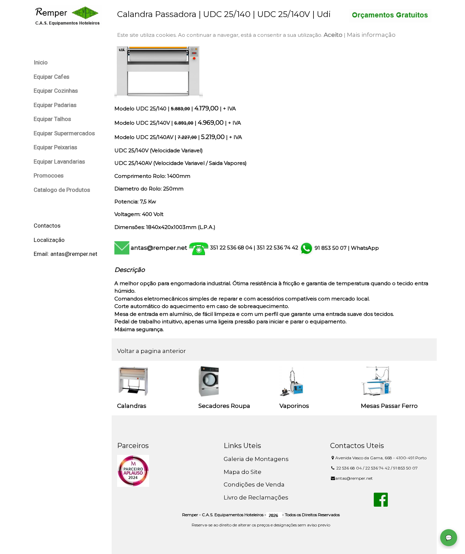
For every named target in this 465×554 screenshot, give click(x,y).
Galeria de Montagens (256, 459)
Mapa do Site (242, 471)
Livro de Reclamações (256, 497)
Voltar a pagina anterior (151, 351)
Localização (49, 239)
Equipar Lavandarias (59, 161)
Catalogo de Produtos (62, 189)
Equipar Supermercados (64, 133)
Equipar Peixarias (55, 147)
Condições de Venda (254, 484)
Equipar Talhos (52, 119)
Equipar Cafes (51, 76)
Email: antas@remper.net (65, 253)
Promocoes (49, 175)
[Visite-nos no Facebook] (381, 503)
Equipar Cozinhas (56, 90)
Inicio (41, 62)
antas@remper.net (159, 247)
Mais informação (371, 34)
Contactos (47, 225)
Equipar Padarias (55, 105)
